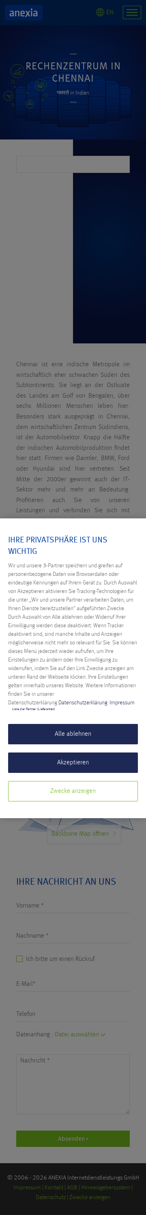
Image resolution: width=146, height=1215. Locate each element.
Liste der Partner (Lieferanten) (33, 709)
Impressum (122, 703)
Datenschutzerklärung (82, 703)
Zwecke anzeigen (73, 791)
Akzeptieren (73, 762)
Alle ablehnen (73, 734)
